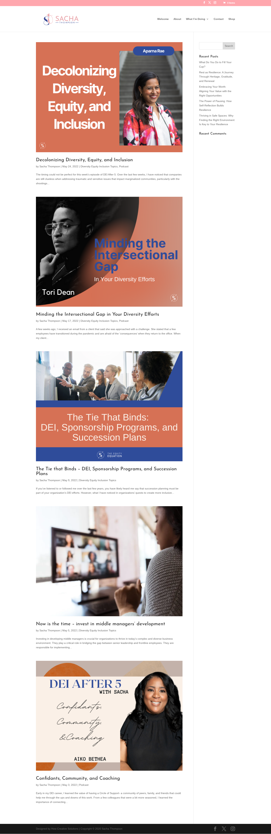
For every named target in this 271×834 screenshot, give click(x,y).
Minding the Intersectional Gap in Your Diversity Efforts (97, 314)
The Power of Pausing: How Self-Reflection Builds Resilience (215, 105)
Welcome (163, 19)
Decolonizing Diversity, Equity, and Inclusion (84, 160)
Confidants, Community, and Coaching (78, 778)
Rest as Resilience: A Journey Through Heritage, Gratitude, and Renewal (216, 77)
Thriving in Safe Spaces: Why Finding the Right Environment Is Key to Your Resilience (216, 120)
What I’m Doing (195, 19)
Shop (231, 19)
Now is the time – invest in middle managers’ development (100, 624)
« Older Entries (44, 817)
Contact (219, 19)
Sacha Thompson (49, 166)
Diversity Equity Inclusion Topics (99, 166)
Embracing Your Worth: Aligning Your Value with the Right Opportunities (215, 91)
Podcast (123, 166)
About (177, 19)
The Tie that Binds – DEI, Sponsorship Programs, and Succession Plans (106, 471)
